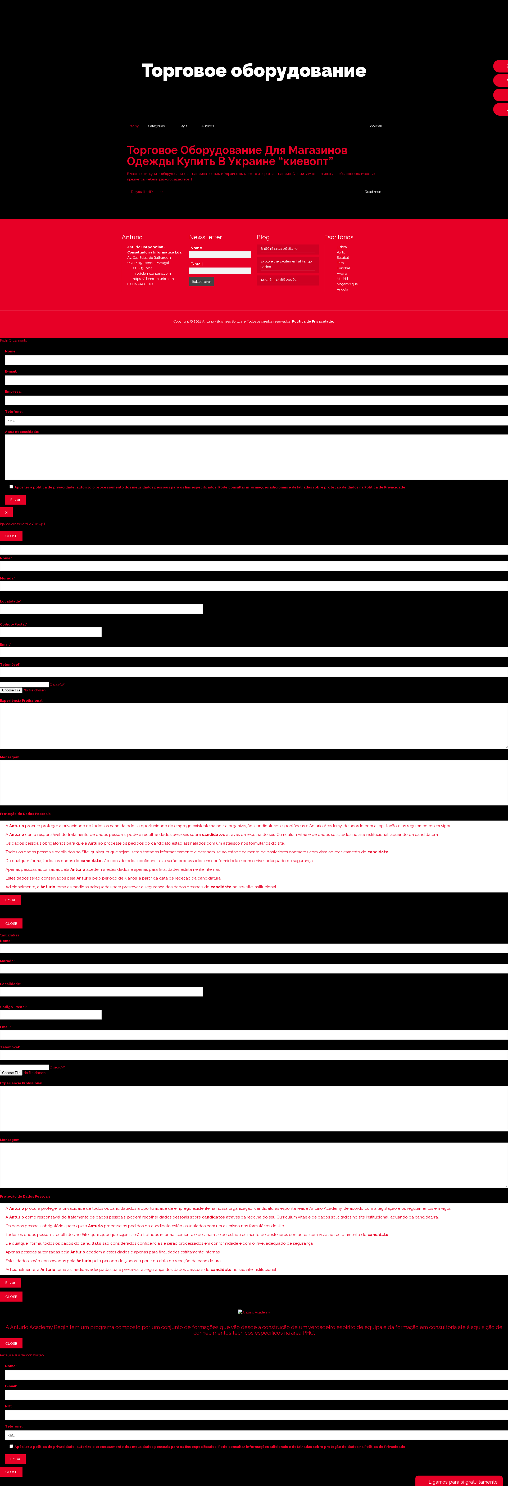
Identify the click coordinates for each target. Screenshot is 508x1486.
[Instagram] (264, 329)
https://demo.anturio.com (153, 279)
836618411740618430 (279, 249)
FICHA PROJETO (140, 284)
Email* (5, 644)
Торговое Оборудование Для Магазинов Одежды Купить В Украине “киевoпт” (237, 156)
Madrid (341, 279)
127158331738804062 (279, 280)
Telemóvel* (10, 665)
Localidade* (10, 601)
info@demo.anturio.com (151, 273)
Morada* (7, 578)
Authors (207, 126)
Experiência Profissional (21, 701)
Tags (183, 126)
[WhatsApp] (236, 329)
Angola (341, 289)
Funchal (342, 268)
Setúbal (341, 258)
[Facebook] (243, 329)
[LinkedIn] (257, 329)
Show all (375, 126)
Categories (156, 126)
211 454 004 (142, 268)
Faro (339, 263)
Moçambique (346, 284)
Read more (373, 192)
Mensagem (9, 757)
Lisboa (340, 247)
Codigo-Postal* (13, 624)
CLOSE (11, 536)
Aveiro (340, 273)
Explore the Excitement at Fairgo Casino (286, 264)
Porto (339, 252)
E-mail (196, 264)
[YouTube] (250, 329)
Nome (196, 248)
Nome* (6, 558)
